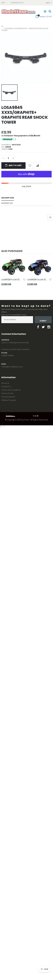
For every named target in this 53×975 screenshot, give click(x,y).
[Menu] (45, 11)
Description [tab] (7, 198)
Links (48, 3)
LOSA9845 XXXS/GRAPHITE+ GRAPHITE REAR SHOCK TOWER (24, 115)
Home (2, 26)
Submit (43, 320)
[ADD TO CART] (21, 262)
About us (5, 383)
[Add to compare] (37, 165)
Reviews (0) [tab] (7, 203)
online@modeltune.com (12, 366)
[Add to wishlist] (30, 165)
